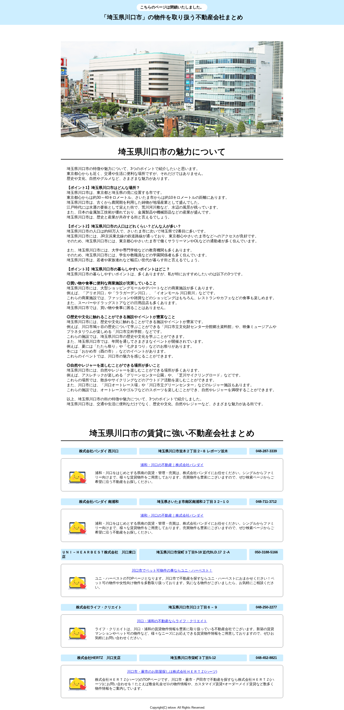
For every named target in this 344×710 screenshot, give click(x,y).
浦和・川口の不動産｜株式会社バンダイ (172, 465)
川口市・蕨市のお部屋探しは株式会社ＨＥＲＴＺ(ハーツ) (172, 671)
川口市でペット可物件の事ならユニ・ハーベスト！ (172, 570)
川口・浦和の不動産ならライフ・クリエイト (172, 621)
